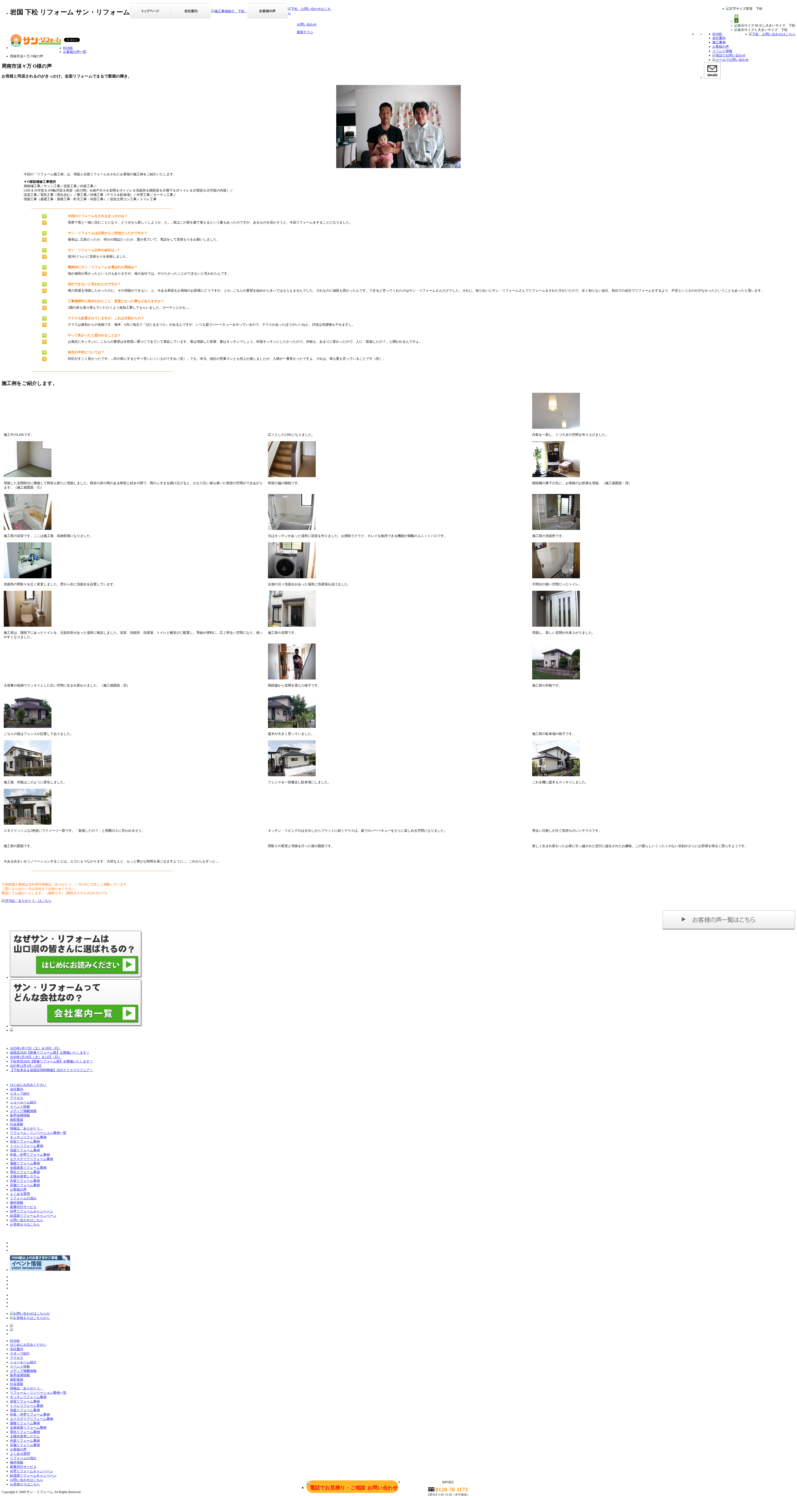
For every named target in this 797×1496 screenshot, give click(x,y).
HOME (68, 48)
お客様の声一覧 (74, 52)
